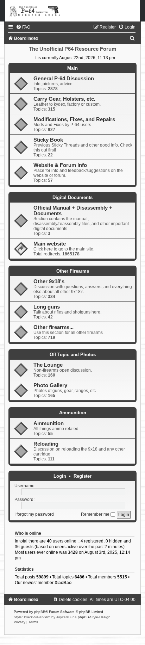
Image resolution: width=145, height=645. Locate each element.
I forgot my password (34, 514)
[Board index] (72, 10)
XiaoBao (63, 582)
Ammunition (72, 412)
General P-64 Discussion (63, 78)
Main (72, 68)
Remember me (96, 514)
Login (59, 476)
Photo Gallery (50, 385)
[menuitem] (23, 27)
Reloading (45, 444)
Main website (49, 244)
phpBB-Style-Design (94, 617)
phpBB (39, 612)
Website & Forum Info (60, 165)
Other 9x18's (48, 281)
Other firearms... (53, 327)
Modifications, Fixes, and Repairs (74, 119)
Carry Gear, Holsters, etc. (64, 99)
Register (83, 476)
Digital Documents (72, 197)
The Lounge (48, 365)
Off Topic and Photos (73, 354)
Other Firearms (72, 271)
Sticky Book (48, 140)
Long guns (46, 307)
